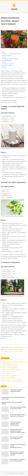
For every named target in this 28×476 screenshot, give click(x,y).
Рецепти (4, 26)
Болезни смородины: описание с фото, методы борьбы (16, 423)
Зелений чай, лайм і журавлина (10, 58)
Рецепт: (4, 57)
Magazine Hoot (12, 473)
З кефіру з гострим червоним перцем (11, 53)
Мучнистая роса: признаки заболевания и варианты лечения (17, 453)
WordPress (22, 473)
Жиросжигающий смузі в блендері (18, 347)
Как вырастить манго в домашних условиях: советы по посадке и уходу (17, 431)
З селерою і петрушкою (8, 64)
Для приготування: (7, 55)
